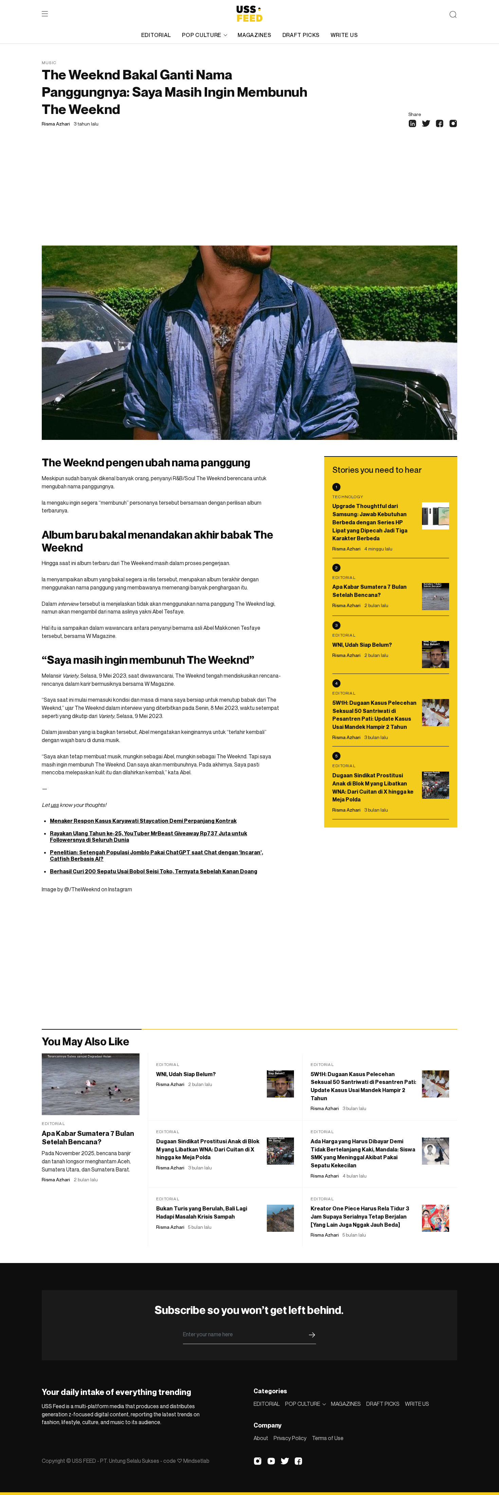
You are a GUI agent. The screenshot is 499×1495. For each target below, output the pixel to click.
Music (49, 62)
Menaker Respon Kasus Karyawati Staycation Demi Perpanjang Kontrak (143, 820)
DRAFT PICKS (301, 35)
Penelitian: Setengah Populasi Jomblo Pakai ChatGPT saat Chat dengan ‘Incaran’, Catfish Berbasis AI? (156, 855)
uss (55, 804)
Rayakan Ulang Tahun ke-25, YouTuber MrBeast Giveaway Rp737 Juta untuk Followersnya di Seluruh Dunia (148, 836)
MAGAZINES (254, 35)
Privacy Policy (290, 1438)
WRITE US (344, 35)
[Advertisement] (249, 194)
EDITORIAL (156, 35)
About (261, 1438)
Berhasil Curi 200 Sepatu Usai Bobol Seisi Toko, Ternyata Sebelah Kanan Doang (153, 871)
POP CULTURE (201, 35)
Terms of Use (328, 1438)
